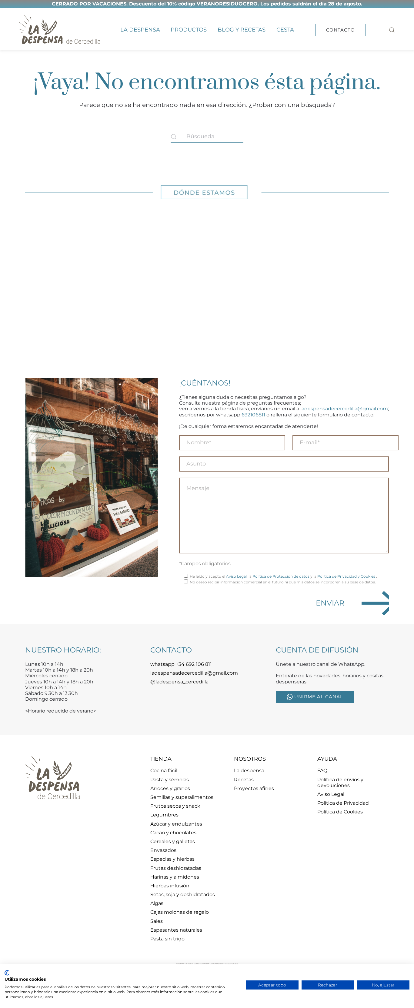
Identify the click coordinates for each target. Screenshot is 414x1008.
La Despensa (140, 29)
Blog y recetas (241, 29)
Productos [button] (189, 29)
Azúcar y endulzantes (176, 824)
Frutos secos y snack (175, 806)
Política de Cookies (340, 812)
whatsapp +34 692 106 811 (181, 664)
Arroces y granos (170, 788)
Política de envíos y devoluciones (340, 782)
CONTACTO (340, 30)
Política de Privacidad (343, 803)
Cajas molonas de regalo (179, 912)
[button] (392, 29)
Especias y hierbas (172, 859)
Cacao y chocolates (173, 833)
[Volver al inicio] (59, 29)
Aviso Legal (236, 576)
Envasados (163, 850)
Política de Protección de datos (280, 576)
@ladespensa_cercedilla (179, 682)
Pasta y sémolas (169, 780)
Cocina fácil (163, 770)
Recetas (244, 780)
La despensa (249, 770)
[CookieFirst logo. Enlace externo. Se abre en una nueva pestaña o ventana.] (7, 973)
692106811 (253, 415)
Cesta (285, 29)
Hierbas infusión (169, 886)
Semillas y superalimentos (181, 797)
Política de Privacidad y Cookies (346, 576)
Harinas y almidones (174, 877)
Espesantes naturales (176, 930)
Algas (156, 903)
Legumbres (164, 815)
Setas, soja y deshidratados (182, 894)
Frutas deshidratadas (175, 868)
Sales (156, 921)
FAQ (322, 770)
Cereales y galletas (172, 841)
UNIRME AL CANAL (318, 696)
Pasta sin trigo (167, 939)
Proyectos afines (254, 788)
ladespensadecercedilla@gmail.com (344, 409)
